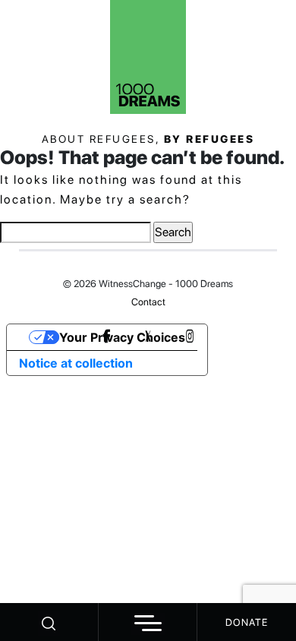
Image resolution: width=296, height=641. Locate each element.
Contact (148, 302)
